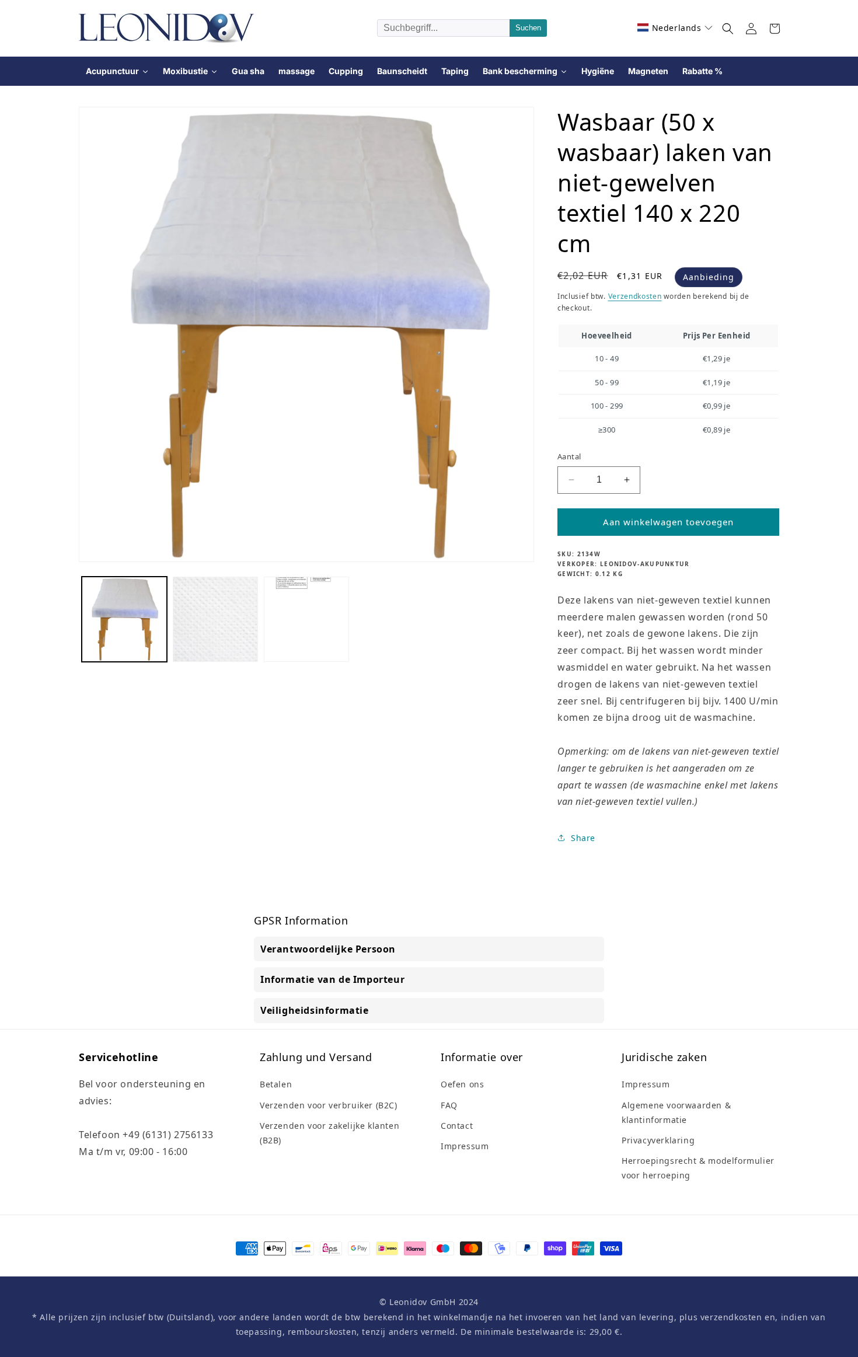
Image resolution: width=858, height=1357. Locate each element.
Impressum (465, 1146)
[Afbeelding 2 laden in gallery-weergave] (215, 619)
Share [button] (583, 837)
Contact (457, 1125)
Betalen (276, 1084)
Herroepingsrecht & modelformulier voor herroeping (698, 1168)
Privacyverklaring (658, 1140)
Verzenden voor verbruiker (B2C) (328, 1105)
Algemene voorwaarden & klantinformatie (676, 1112)
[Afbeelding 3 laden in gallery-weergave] (306, 619)
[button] (675, 28)
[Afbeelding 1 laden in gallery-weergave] (124, 619)
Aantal (569, 456)
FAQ (449, 1105)
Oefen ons (462, 1084)
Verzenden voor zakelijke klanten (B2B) (329, 1133)
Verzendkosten (635, 296)
